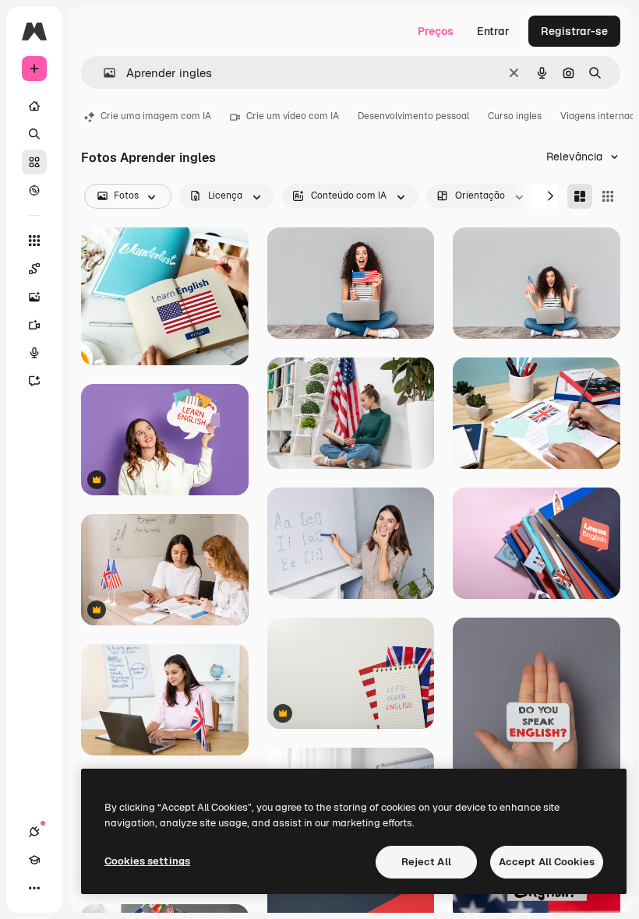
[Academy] (34, 859)
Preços (436, 31)
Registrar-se (574, 31)
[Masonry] (579, 196)
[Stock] (34, 162)
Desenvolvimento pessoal (413, 116)
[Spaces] (34, 268)
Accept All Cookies (547, 861)
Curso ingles (515, 116)
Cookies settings (147, 861)
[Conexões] (34, 831)
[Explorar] (34, 190)
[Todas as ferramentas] (34, 240)
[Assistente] (34, 380)
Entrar (493, 31)
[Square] (607, 196)
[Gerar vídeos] (34, 324)
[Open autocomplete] (103, 73)
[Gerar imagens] (34, 296)
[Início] (34, 105)
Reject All (426, 861)
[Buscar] (34, 133)
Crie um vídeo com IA (292, 116)
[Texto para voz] (34, 352)
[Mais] (34, 887)
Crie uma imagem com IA (156, 116)
